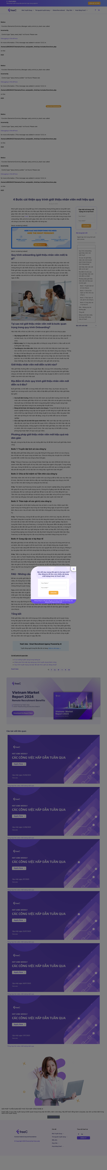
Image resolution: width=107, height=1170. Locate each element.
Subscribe (53, 592)
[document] (53, 585)
